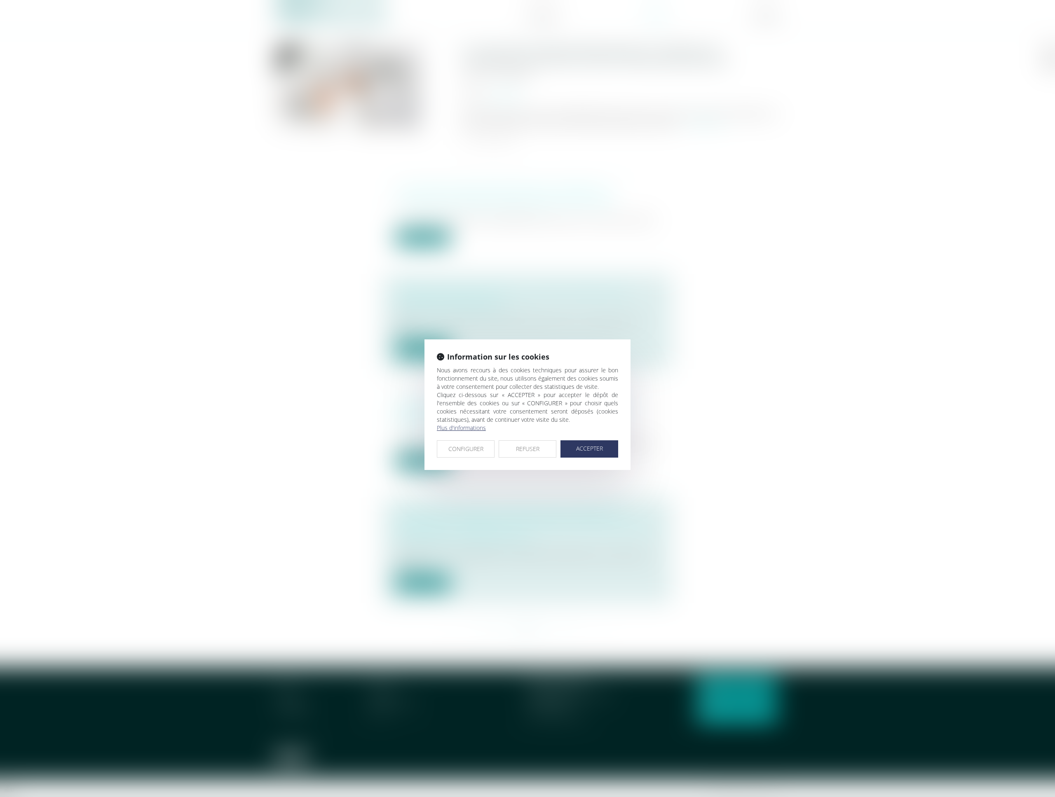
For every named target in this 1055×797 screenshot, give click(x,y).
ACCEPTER (589, 448)
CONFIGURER (465, 449)
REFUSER (527, 449)
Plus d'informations (461, 428)
